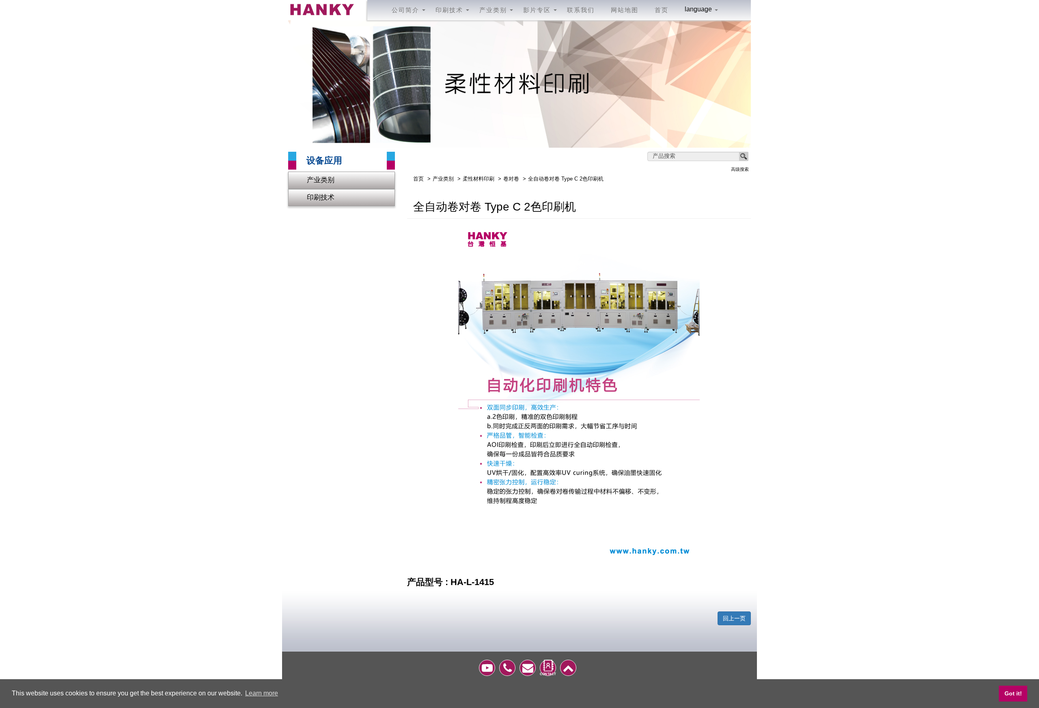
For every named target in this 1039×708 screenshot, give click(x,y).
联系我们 (581, 9)
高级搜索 (740, 169)
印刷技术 (320, 197)
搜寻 (744, 156)
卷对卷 (511, 179)
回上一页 (734, 618)
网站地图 (624, 9)
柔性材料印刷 (478, 179)
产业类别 (320, 180)
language (698, 9)
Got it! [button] (1013, 693)
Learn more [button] (261, 693)
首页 (661, 9)
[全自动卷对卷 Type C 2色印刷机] (579, 393)
